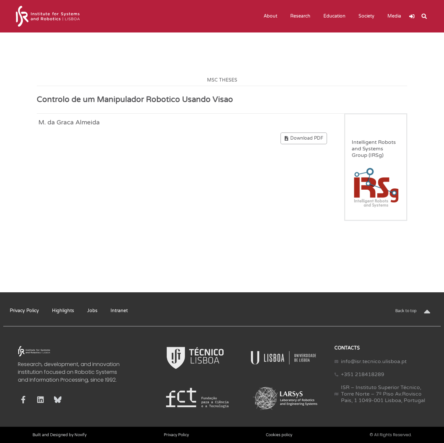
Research (300, 16)
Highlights (63, 310)
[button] (424, 16)
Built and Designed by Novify (59, 435)
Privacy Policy (24, 310)
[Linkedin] (40, 399)
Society (366, 16)
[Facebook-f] (23, 399)
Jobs (92, 310)
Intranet (119, 310)
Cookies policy (279, 435)
